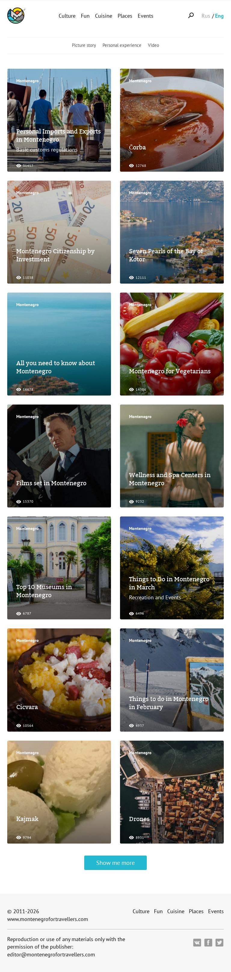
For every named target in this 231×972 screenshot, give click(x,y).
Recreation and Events (155, 597)
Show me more (115, 863)
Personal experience (122, 45)
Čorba (137, 147)
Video (153, 45)
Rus (206, 15)
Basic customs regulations (47, 149)
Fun (85, 15)
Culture (67, 15)
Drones (139, 819)
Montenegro (27, 80)
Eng (219, 15)
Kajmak (27, 819)
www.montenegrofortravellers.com (47, 919)
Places (125, 15)
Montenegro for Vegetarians (170, 371)
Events (145, 15)
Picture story (84, 45)
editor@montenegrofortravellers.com (51, 954)
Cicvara (27, 707)
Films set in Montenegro (51, 483)
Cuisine (103, 15)
